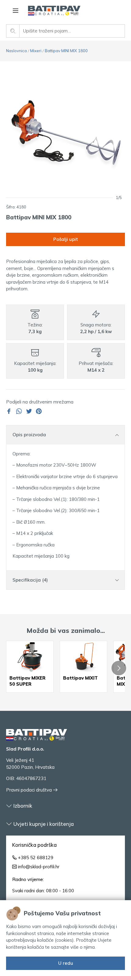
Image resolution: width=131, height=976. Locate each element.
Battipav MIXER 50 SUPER (27, 681)
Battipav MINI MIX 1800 (66, 50)
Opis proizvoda (29, 434)
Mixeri (35, 50)
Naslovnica (16, 50)
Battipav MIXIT (80, 678)
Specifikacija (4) (30, 580)
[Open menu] (15, 10)
